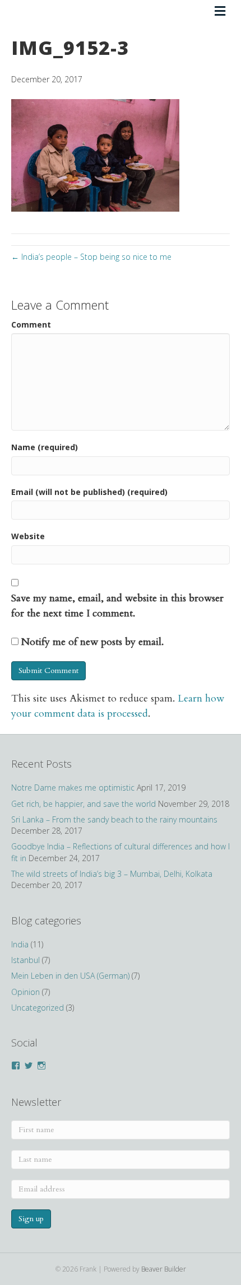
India (20, 944)
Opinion (25, 992)
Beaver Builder (163, 1269)
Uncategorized (37, 1007)
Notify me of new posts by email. (92, 642)
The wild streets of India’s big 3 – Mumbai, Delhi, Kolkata (111, 873)
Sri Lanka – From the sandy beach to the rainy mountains (114, 819)
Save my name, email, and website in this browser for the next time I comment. (117, 605)
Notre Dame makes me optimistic (73, 787)
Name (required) (44, 447)
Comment (31, 324)
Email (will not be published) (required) (89, 492)
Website (28, 536)
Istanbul (25, 960)
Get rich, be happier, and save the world (83, 803)
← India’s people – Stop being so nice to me (91, 256)
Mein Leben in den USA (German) (70, 975)
